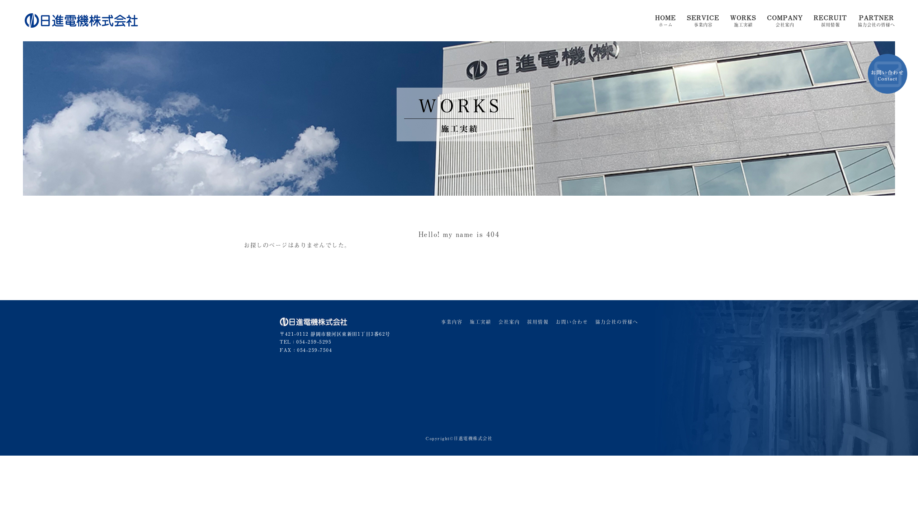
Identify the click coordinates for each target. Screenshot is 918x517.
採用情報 (830, 21)
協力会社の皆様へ (876, 21)
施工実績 (743, 21)
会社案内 (785, 21)
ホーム (665, 21)
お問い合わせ (572, 321)
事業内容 (703, 21)
